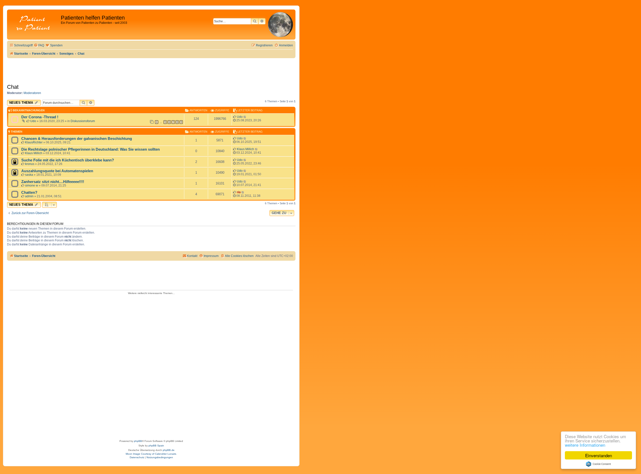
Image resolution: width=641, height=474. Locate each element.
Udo (33, 121)
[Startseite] (34, 24)
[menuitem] (39, 45)
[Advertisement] (151, 365)
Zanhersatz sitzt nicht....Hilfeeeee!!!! (52, 182)
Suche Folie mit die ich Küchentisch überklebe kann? (67, 160)
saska (29, 174)
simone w (31, 185)
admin (29, 196)
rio (239, 192)
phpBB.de (169, 450)
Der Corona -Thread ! (39, 117)
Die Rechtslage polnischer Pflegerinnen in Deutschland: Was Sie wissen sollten (90, 149)
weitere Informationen (585, 445)
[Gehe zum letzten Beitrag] (245, 117)
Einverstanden (598, 455)
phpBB (138, 441)
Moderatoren (32, 93)
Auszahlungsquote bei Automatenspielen (57, 171)
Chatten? (29, 193)
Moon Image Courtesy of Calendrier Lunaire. (151, 453)
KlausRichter (34, 142)
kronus (29, 164)
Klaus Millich (33, 153)
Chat (13, 87)
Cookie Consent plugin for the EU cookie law (598, 464)
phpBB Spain (156, 445)
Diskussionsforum (83, 121)
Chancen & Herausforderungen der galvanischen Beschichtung (76, 139)
